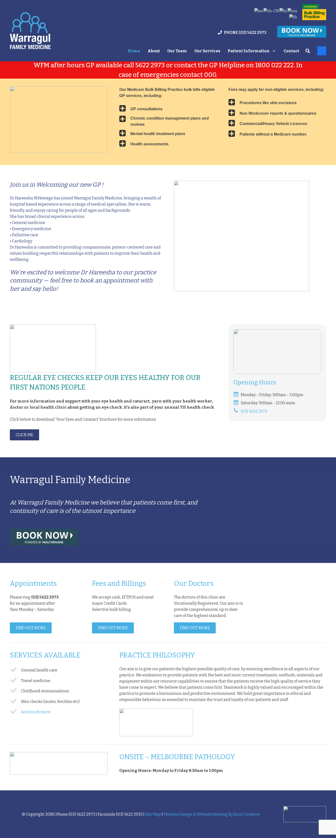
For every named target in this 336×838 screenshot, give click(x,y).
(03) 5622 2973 (254, 411)
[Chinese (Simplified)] (271, 11)
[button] (274, 51)
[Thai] (293, 16)
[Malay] (293, 11)
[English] (258, 11)
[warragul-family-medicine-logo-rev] (30, 30)
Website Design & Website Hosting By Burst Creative (212, 814)
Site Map (153, 814)
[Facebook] (321, 50)
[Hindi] (283, 11)
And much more (35, 712)
